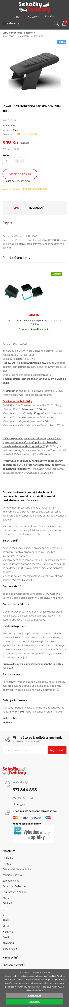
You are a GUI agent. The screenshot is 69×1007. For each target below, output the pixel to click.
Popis (15, 207)
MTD (5, 909)
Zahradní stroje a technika (17, 869)
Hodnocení (36, 207)
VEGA (6, 926)
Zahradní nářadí (11, 880)
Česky (33, 16)
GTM (5, 914)
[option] (34, 304)
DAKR (6, 937)
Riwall (16, 130)
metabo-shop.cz (12, 718)
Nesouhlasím (34, 995)
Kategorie (13, 23)
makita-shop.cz (11, 722)
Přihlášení (50, 16)
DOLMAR (7, 903)
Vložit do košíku (20, 174)
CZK (16, 16)
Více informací (38, 990)
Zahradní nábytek (12, 875)
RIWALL (7, 920)
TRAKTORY (9, 863)
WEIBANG (8, 931)
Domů (5, 33)
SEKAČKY (8, 858)
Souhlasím (34, 1001)
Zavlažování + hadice (14, 886)
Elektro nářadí (10, 948)
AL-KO (6, 897)
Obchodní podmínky (14, 965)
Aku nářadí (8, 943)
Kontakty (20, 804)
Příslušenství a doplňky (22, 33)
